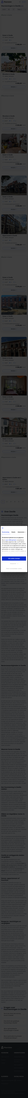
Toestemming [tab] (5, 532)
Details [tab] (13, 532)
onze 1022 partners (11, 540)
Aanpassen (13, 563)
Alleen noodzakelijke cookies (14, 568)
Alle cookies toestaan (14, 558)
